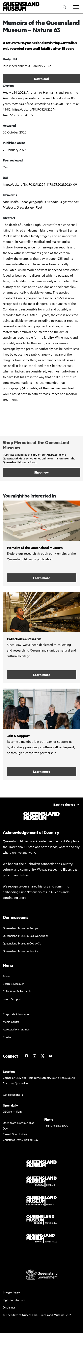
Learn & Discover (13, 983)
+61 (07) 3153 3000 (56, 1125)
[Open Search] (64, 7)
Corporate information (16, 1014)
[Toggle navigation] (76, 7)
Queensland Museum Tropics (20, 951)
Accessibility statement (17, 1029)
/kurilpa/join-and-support (41, 734)
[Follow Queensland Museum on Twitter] (42, 1056)
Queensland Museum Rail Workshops (25, 935)
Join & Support (12, 999)
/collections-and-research (41, 637)
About (7, 976)
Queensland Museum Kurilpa (20, 928)
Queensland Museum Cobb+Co (22, 943)
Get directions (11, 1094)
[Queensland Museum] (21, 7)
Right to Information (15, 1300)
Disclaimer (9, 1307)
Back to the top (64, 804)
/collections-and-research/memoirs (41, 543)
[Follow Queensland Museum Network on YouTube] (51, 1056)
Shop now (41, 472)
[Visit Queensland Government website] (41, 1274)
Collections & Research (17, 991)
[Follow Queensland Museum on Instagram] (34, 1056)
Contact (7, 1037)
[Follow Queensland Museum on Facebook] (26, 1056)
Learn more (41, 577)
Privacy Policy (11, 1292)
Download (41, 78)
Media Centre (11, 1021)
